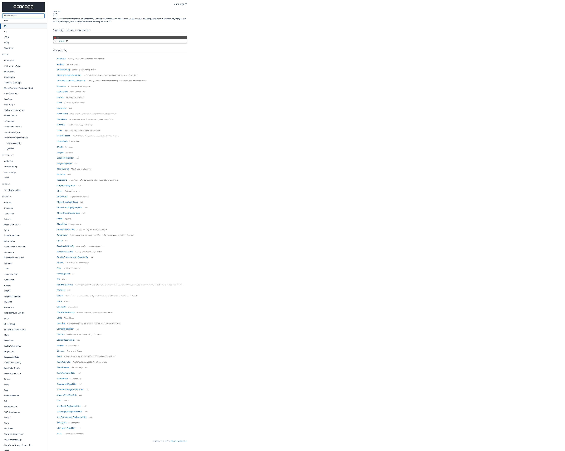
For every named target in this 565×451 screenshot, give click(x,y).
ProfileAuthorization (13, 346)
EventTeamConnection (14, 257)
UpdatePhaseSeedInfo (69, 395)
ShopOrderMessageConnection (18, 445)
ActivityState (9, 60)
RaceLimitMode (11, 93)
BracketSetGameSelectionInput (101, 80)
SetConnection (10, 406)
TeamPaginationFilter (69, 373)
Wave (70, 433)
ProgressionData (11, 357)
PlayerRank (9, 340)
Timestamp (9, 48)
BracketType (9, 71)
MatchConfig (10, 172)
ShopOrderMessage (13, 440)
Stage (65, 318)
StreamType (9, 121)
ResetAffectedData (12, 373)
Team (6, 177)
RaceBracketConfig (12, 362)
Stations (79, 334)
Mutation (64, 174)
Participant (9, 307)
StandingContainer (12, 190)
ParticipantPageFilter (69, 185)
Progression (9, 351)
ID (5, 26)
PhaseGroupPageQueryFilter (72, 207)
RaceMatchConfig (12, 368)
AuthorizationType (12, 66)
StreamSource (10, 115)
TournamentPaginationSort (16, 137)
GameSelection (11, 274)
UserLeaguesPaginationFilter (72, 411)
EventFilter (64, 108)
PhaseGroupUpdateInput (71, 213)
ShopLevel (8, 428)
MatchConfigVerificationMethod (18, 88)
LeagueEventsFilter (68, 158)
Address (7, 202)
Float (6, 20)
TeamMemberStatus (13, 126)
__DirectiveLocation (13, 143)
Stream (67, 345)
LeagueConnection (12, 296)
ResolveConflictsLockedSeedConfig (75, 257)
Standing (89, 323)
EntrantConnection (12, 224)
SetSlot (7, 417)
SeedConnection (11, 395)
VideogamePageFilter (69, 428)
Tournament (69, 378)
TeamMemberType (12, 132)
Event (6, 230)
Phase (6, 318)
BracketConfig (10, 166)
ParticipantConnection (14, 313)
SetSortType (9, 104)
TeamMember (72, 367)
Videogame (68, 422)
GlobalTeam (9, 280)
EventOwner (9, 241)
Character (8, 208)
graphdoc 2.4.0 (179, 441)
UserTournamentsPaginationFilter (74, 417)
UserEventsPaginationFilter (71, 406)
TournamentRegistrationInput (73, 389)
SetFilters (63, 290)
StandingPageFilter (68, 329)
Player (6, 335)
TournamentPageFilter (69, 384)
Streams (69, 351)
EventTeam (9, 252)
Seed (6, 390)
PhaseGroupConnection (15, 329)
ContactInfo (9, 213)
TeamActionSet (82, 362)
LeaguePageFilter (67, 163)
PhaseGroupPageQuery (70, 202)
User (62, 400)
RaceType (8, 99)
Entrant (7, 219)
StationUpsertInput (68, 340)
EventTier (8, 263)
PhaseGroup (9, 324)
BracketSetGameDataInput (97, 75)
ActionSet (8, 161)
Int (5, 31)
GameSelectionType (12, 82)
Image (7, 285)
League (7, 291)
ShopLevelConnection (14, 434)
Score (6, 384)
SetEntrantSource (12, 412)
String (6, 42)
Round (7, 379)
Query (62, 240)
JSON (6, 37)
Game (6, 268)
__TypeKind (9, 148)
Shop (6, 423)
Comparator (9, 77)
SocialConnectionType (14, 110)
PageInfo (8, 302)
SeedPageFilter (66, 273)
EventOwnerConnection (14, 246)
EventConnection (11, 235)
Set (5, 401)
